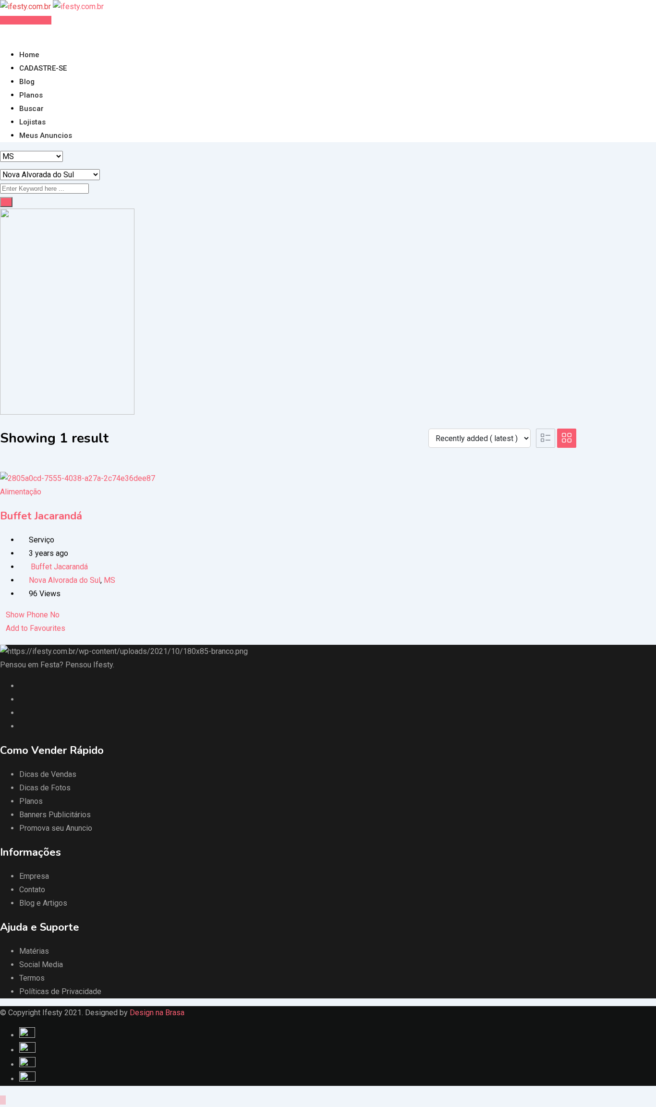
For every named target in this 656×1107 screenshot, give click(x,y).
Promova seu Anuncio (55, 828)
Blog (27, 81)
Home (29, 54)
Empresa (34, 876)
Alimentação (20, 491)
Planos (31, 95)
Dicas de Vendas (47, 774)
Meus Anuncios (45, 135)
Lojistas (32, 122)
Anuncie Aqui (28, 20)
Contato (32, 889)
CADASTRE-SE (43, 68)
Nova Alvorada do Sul (64, 580)
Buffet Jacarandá (41, 516)
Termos (32, 978)
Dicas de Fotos (45, 787)
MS (109, 580)
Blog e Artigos (43, 903)
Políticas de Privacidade (60, 991)
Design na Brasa (157, 1012)
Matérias (34, 951)
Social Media (41, 964)
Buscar (31, 108)
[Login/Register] (3, 33)
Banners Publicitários (55, 814)
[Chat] (10, 33)
